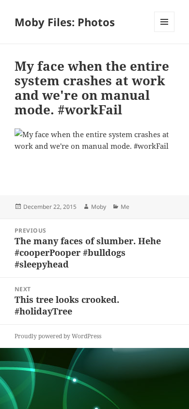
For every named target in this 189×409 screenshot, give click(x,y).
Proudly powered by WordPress (58, 336)
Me (125, 207)
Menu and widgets (164, 31)
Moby (98, 207)
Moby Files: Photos (65, 22)
